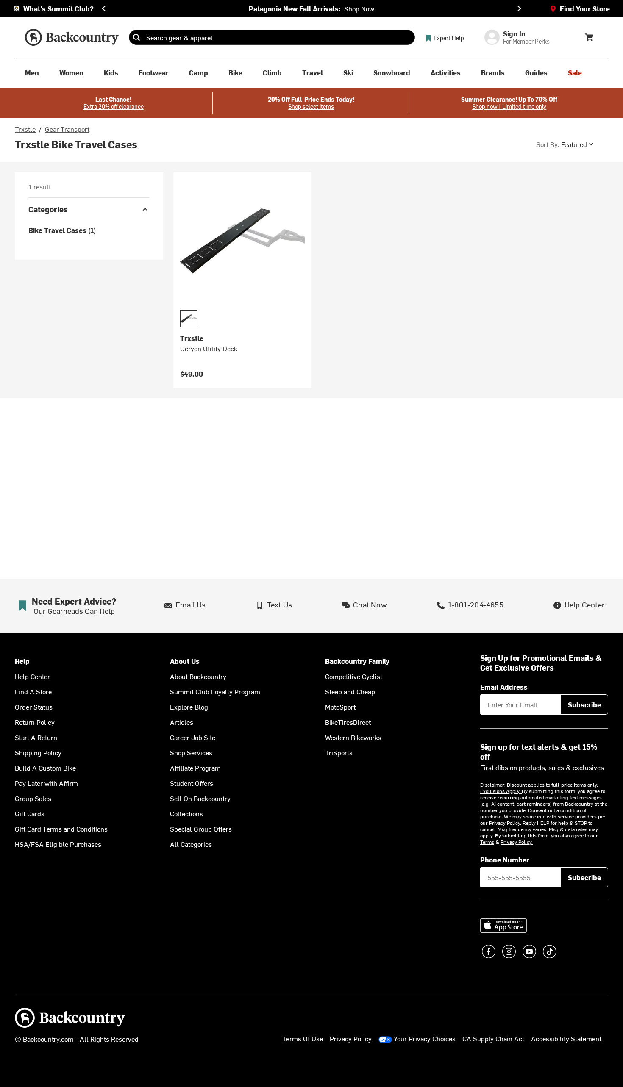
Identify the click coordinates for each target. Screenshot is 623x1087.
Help (22, 661)
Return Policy (35, 722)
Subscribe (584, 704)
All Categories (191, 844)
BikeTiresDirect (348, 722)
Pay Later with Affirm (46, 783)
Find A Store (33, 691)
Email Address (504, 686)
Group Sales (33, 798)
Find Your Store (585, 8)
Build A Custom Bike (45, 767)
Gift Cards (29, 813)
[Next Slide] (519, 8)
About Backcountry (198, 676)
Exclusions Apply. (501, 791)
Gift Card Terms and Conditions (61, 828)
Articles (181, 722)
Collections (186, 813)
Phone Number (504, 859)
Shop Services (191, 752)
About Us (185, 661)
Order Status (34, 706)
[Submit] (136, 37)
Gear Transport (67, 129)
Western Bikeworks (353, 737)
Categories (48, 209)
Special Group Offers (201, 828)
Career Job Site (192, 737)
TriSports (339, 752)
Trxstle (25, 129)
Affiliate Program (195, 767)
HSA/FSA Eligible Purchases (58, 844)
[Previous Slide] (104, 8)
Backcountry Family (357, 661)
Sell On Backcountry (200, 798)
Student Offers (191, 783)
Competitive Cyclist (353, 676)
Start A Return (36, 737)
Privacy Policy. (517, 841)
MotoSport (340, 706)
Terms (487, 841)
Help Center (32, 676)
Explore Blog (189, 706)
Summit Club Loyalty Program (215, 691)
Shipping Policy (38, 752)
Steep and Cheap (350, 691)
